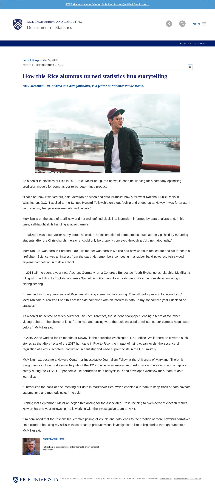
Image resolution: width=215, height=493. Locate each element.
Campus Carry (196, 478)
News (203, 44)
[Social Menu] (169, 23)
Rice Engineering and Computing (54, 21)
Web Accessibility (181, 478)
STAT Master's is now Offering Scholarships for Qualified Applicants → (108, 4)
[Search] (182, 23)
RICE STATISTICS (188, 44)
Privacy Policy (166, 478)
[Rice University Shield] (18, 25)
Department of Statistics (49, 27)
